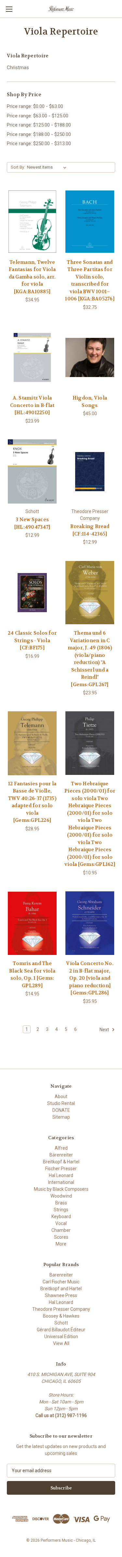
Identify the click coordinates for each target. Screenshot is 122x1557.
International (61, 1182)
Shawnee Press (61, 1295)
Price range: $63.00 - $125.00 (37, 116)
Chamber (61, 1230)
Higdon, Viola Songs (90, 402)
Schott (61, 1322)
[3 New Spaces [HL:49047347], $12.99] (32, 471)
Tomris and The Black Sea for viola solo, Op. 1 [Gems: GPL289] (32, 974)
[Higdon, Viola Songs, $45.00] (89, 357)
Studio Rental (61, 1103)
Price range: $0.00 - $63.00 (35, 106)
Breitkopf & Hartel (61, 1161)
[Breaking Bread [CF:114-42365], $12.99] (89, 471)
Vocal (61, 1223)
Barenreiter (61, 1274)
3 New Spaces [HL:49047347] (32, 523)
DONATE (61, 1110)
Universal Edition (61, 1336)
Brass (61, 1202)
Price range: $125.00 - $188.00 (39, 125)
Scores (61, 1237)
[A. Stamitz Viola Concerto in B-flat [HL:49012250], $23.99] (32, 357)
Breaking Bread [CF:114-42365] (89, 530)
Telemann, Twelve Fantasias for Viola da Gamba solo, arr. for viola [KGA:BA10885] (32, 277)
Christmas (18, 67)
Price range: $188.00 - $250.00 (39, 134)
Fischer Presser (61, 1168)
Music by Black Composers (61, 1189)
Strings (61, 1209)
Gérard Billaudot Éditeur (61, 1329)
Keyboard (61, 1216)
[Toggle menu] (9, 9)
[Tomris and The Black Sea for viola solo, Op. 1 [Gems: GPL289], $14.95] (32, 923)
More (61, 1244)
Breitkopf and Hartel (61, 1288)
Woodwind (61, 1196)
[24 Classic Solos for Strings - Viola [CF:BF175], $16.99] (32, 592)
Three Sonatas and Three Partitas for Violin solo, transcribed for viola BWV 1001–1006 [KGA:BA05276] (90, 280)
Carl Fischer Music (61, 1281)
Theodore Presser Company (61, 1309)
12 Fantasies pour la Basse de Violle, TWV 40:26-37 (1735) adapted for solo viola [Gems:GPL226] (32, 802)
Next (105, 1029)
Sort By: (18, 167)
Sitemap (61, 1117)
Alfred (61, 1148)
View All (61, 1343)
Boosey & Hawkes (61, 1316)
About (61, 1096)
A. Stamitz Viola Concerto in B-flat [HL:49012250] (32, 405)
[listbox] (48, 167)
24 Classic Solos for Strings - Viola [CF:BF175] (32, 640)
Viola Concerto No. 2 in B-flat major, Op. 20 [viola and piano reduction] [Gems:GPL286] (90, 978)
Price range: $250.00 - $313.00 (39, 143)
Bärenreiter (61, 1154)
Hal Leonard (61, 1175)
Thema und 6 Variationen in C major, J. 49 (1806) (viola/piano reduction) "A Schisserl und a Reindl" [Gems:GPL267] (90, 659)
